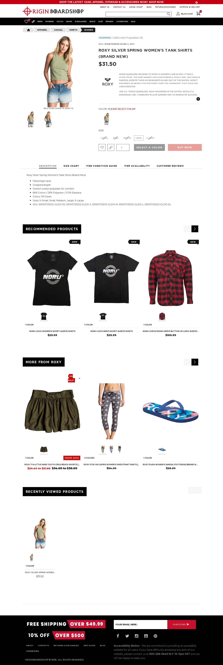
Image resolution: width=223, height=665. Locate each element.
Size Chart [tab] (71, 166)
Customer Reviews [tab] (170, 166)
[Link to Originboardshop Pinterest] (155, 636)
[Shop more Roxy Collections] (108, 81)
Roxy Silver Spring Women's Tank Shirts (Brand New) (40, 572)
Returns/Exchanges (165, 7)
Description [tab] (48, 166)
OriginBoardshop (36, 659)
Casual (58, 30)
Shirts (73, 30)
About (30, 645)
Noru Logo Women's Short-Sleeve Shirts (52, 331)
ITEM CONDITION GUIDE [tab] (101, 166)
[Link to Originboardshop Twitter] (127, 636)
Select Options (44, 580)
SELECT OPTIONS (71, 341)
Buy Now (184, 147)
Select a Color (149, 147)
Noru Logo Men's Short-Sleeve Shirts (111, 331)
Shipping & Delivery (190, 7)
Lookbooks (32, 651)
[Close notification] (196, 2)
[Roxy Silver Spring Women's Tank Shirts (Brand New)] (40, 533)
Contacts (43, 645)
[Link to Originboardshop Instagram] (136, 636)
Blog (149, 7)
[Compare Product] (32, 510)
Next (95, 119)
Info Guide (89, 645)
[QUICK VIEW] (38, 242)
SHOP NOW (156, 2)
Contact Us (119, 7)
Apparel (42, 30)
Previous (20, 119)
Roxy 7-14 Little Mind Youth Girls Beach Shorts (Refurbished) (52, 464)
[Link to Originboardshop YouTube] (146, 636)
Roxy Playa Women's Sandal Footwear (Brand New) (171, 464)
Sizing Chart (136, 7)
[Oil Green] (106, 118)
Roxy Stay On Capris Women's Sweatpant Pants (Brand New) (111, 464)
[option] (52, 292)
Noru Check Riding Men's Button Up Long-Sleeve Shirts (171, 331)
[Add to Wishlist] (102, 147)
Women (88, 30)
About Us (105, 7)
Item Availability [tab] (137, 166)
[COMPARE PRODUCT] (110, 147)
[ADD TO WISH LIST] (26, 242)
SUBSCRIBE (179, 624)
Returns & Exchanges (66, 645)
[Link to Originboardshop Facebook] (118, 636)
